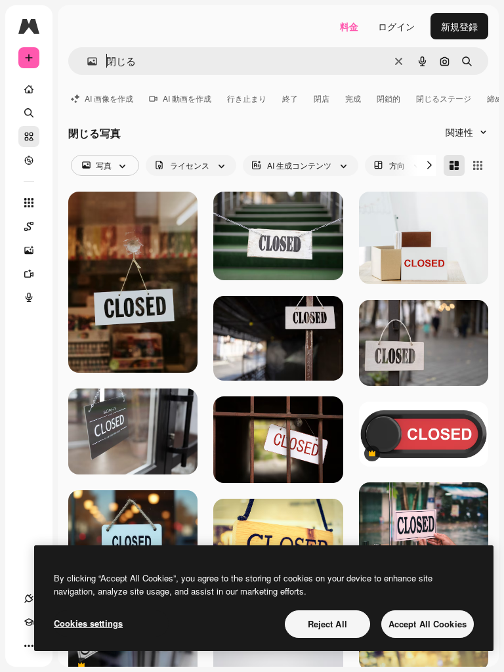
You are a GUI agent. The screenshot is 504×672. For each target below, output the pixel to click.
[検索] (28, 112)
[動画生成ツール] (28, 273)
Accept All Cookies (427, 624)
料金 (349, 26)
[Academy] (28, 622)
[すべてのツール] (28, 202)
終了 (290, 98)
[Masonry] (454, 165)
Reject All (327, 624)
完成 (353, 98)
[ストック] (28, 136)
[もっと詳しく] (28, 160)
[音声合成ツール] (28, 297)
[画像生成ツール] (28, 250)
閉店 (321, 98)
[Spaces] (28, 226)
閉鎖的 (388, 98)
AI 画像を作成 (109, 98)
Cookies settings (88, 623)
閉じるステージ (443, 98)
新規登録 (459, 26)
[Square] (477, 165)
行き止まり (246, 98)
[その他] (28, 645)
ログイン (396, 26)
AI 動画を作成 (187, 98)
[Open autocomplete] (87, 61)
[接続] (28, 598)
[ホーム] (28, 89)
